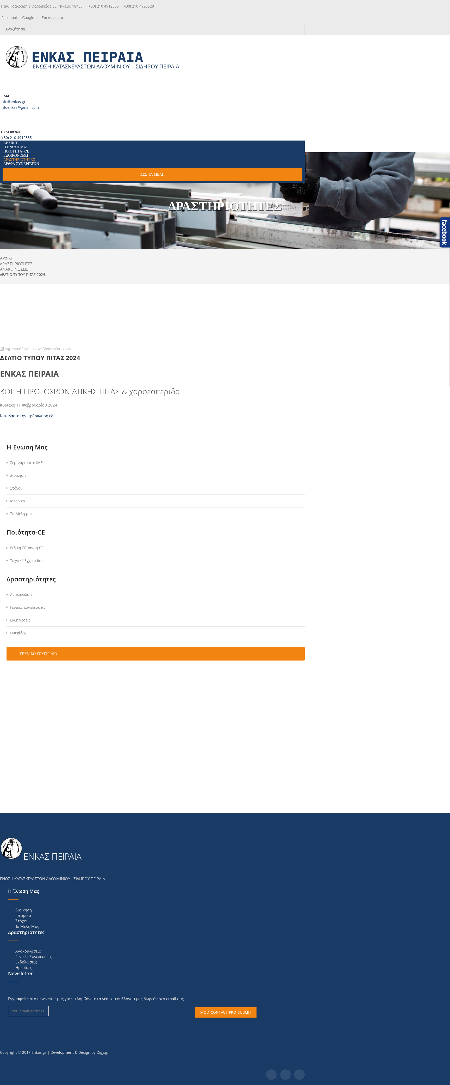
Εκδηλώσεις (20, 620)
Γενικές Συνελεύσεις (27, 607)
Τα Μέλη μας (21, 513)
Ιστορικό (17, 500)
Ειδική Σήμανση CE (26, 547)
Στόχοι (16, 488)
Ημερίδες (18, 632)
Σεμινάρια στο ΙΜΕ (26, 462)
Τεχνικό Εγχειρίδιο (26, 560)
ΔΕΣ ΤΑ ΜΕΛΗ (152, 174)
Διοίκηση (18, 475)
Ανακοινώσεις (22, 594)
